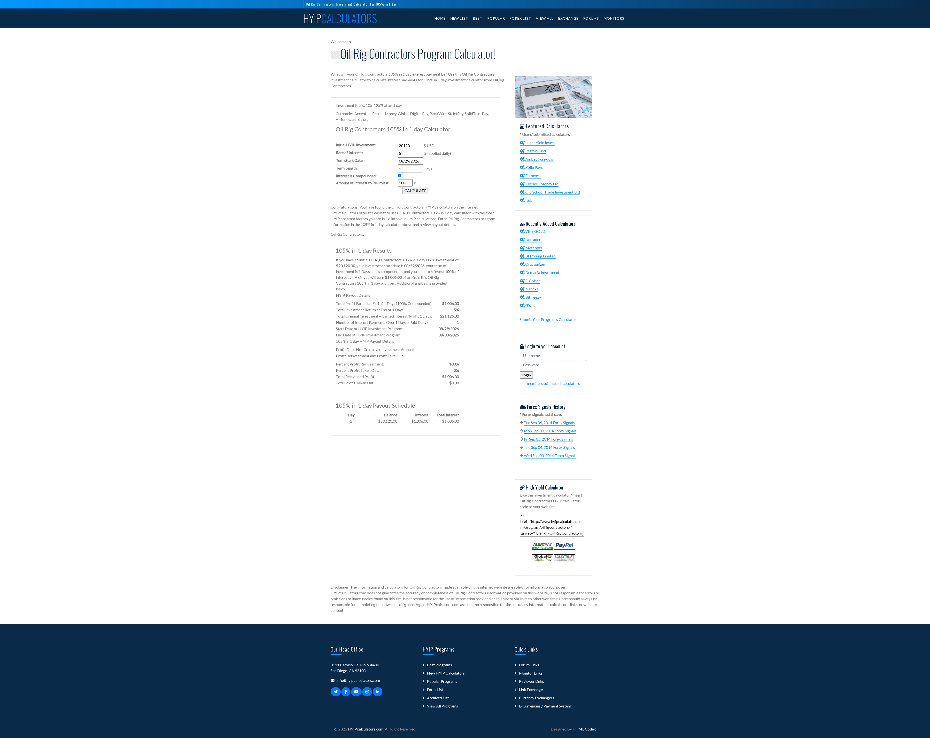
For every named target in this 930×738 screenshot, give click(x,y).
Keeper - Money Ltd (541, 183)
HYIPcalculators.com (365, 729)
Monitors (614, 18)
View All (544, 18)
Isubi (529, 200)
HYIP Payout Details (353, 295)
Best (477, 18)
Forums (591, 18)
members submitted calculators (553, 383)
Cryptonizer (535, 264)
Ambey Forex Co (539, 159)
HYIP (340, 18)
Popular (496, 18)
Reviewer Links (531, 681)
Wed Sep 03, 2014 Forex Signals (550, 455)
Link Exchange (531, 689)
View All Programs (442, 706)
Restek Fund (535, 150)
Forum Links (529, 664)
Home (440, 18)
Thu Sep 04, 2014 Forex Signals (549, 447)
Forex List (520, 18)
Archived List (438, 697)
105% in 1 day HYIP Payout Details (365, 341)
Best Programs (439, 664)
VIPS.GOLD (535, 231)
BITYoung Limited (540, 256)
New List (459, 18)
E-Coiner (532, 280)
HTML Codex (584, 729)
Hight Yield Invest (540, 142)
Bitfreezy (533, 297)
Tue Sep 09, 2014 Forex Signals (549, 422)
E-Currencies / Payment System (545, 706)
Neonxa (531, 289)
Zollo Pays (534, 167)
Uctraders (533, 239)
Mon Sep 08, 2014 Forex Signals (550, 430)
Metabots (533, 247)
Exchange (568, 18)
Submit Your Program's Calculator (548, 319)
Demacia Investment (542, 272)
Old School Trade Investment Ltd (552, 192)
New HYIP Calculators (446, 673)
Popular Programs (442, 681)
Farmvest (533, 175)
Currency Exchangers (536, 697)
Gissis (530, 305)
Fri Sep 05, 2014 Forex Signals (548, 439)
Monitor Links (530, 673)
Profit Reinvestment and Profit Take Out (369, 355)
